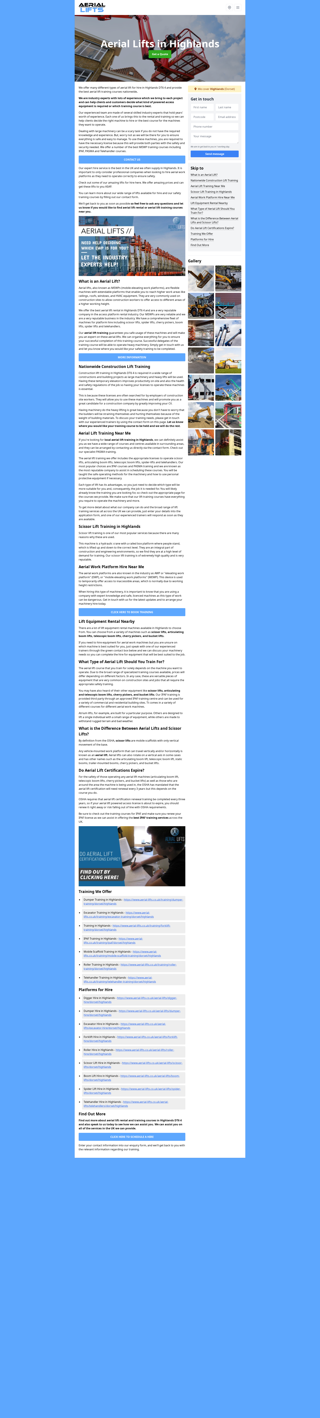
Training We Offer (202, 234)
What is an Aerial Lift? (204, 175)
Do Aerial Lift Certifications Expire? (212, 228)
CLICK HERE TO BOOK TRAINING (132, 612)
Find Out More (200, 245)
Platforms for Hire (202, 239)
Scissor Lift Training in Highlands (211, 192)
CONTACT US (132, 159)
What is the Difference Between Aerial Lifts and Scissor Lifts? (214, 220)
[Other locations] (229, 7)
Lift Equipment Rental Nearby (209, 203)
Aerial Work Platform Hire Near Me (213, 197)
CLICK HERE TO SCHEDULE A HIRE (132, 1137)
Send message (214, 154)
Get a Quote (160, 54)
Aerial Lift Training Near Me (208, 186)
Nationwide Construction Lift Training (214, 180)
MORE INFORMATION (132, 357)
